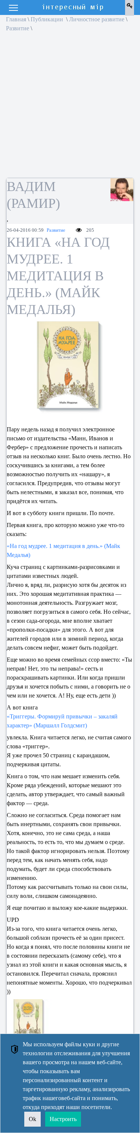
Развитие (17, 28)
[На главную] (73, 7)
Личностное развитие (96, 19)
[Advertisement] (70, 107)
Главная (16, 19)
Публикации (48, 19)
